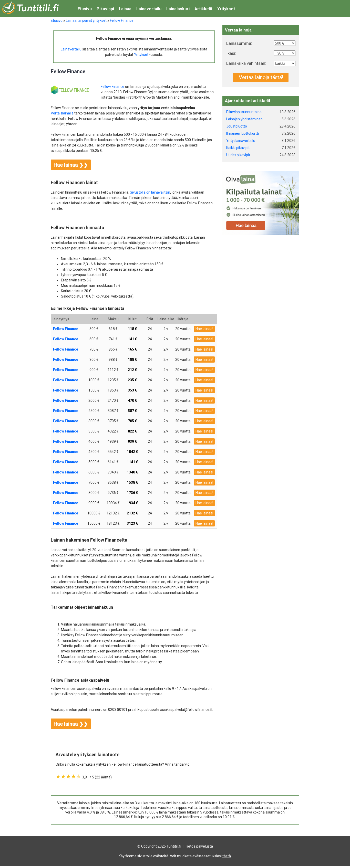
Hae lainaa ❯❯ (71, 165)
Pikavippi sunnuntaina (244, 112)
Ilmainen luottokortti (242, 133)
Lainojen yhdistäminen (244, 119)
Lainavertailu (148, 8)
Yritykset (226, 8)
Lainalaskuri (178, 8)
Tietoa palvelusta (199, 846)
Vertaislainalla (62, 113)
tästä (226, 856)
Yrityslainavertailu (240, 141)
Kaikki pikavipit (238, 148)
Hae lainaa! (204, 329)
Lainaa (125, 8)
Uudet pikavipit (238, 155)
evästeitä (160, 856)
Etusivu (85, 8)
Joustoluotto (236, 126)
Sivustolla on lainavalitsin (150, 192)
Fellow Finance (112, 87)
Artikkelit (203, 8)
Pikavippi (105, 8)
